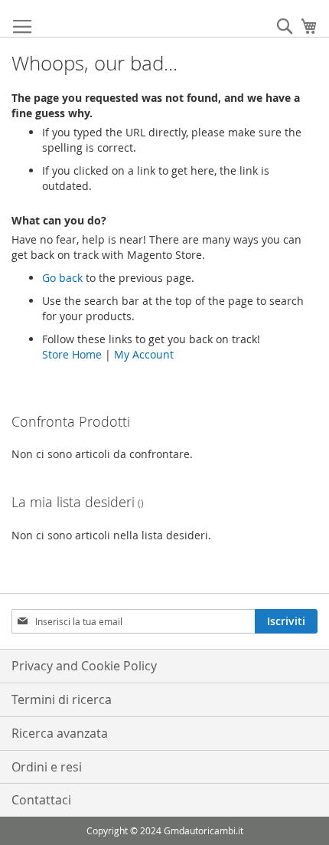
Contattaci (41, 799)
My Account (144, 354)
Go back (62, 277)
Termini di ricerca (61, 699)
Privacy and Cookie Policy (84, 665)
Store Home (72, 354)
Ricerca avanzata (59, 733)
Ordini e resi (46, 766)
